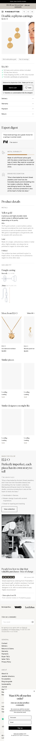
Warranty (5, 651)
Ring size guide (7, 681)
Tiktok (4, 712)
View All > (30, 313)
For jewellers (6, 679)
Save (29, 88)
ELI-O (6, 19)
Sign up (20, 728)
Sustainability (6, 684)
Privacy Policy (6, 662)
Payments (5, 654)
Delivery (4, 646)
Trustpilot (28, 598)
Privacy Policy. (15, 629)
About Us (5, 673)
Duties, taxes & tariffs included (18, 1)
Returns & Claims (8, 648)
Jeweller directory (8, 676)
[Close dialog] (34, 691)
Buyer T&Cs (6, 656)
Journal (4, 687)
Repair (4, 692)
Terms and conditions (18, 733)
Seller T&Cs (6, 659)
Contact (4, 643)
